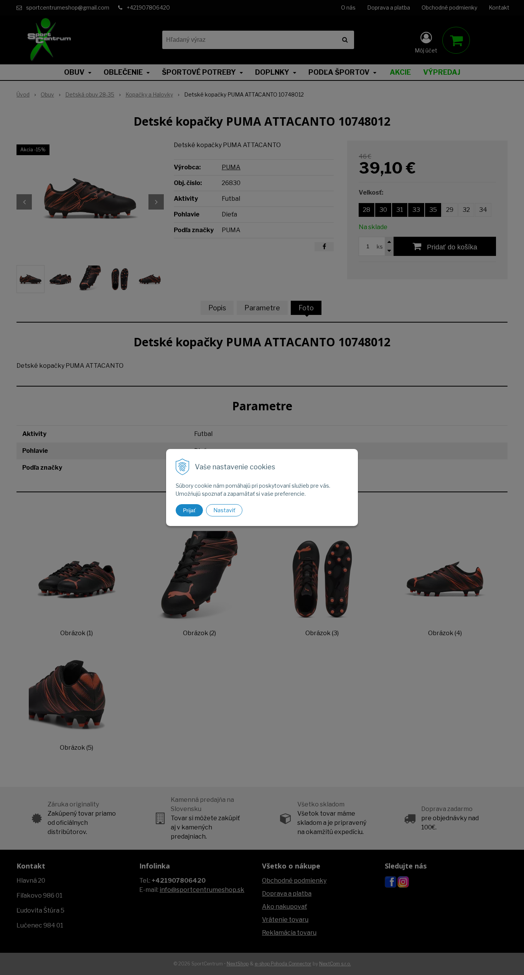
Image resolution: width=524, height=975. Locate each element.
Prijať (189, 510)
